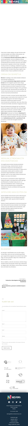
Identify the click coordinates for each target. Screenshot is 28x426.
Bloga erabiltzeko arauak (14, 424)
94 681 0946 (15, 411)
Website (3, 336)
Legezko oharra (14, 419)
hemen (7, 267)
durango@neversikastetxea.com (14, 413)
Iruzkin (3, 310)
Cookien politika (14, 421)
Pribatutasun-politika (14, 422)
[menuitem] (26, 1)
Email (3, 330)
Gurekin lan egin (14, 417)
